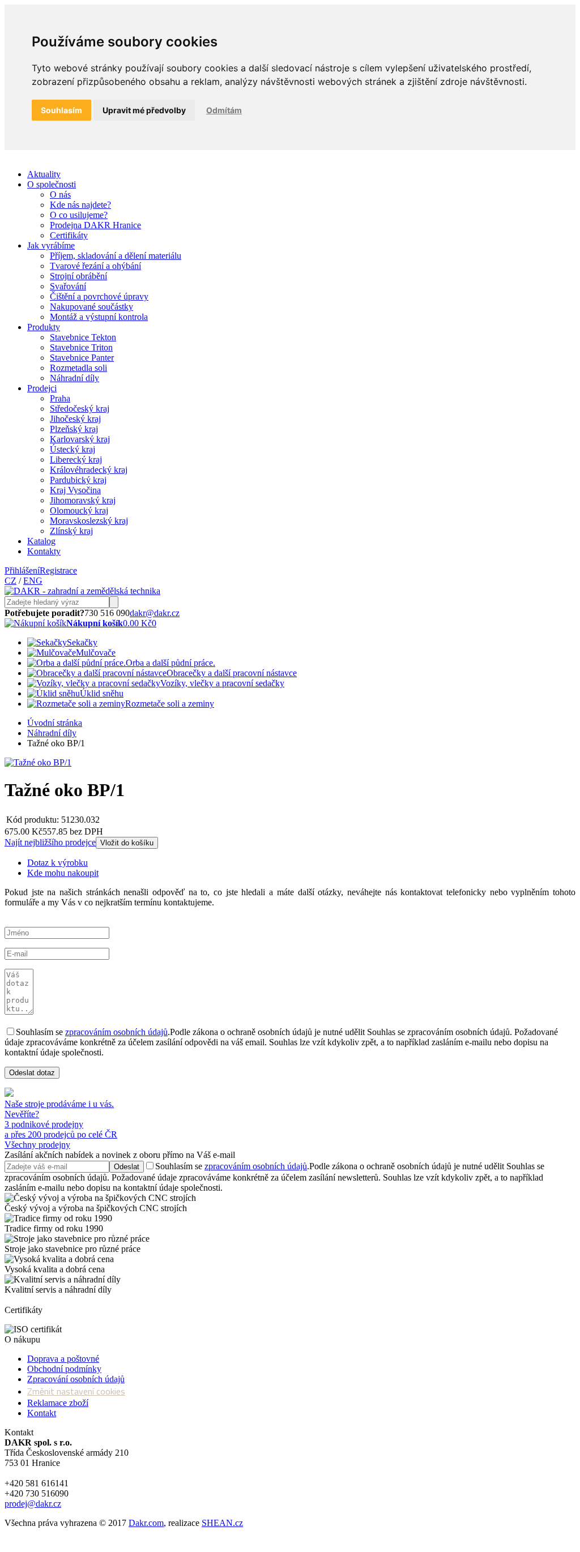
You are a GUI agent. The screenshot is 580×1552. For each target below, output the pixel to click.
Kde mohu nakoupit (63, 873)
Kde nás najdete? (80, 205)
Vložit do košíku (126, 843)
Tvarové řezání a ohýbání (95, 266)
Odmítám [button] (224, 110)
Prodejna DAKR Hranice (95, 225)
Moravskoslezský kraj (89, 520)
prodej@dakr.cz (33, 1503)
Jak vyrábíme (51, 245)
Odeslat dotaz (32, 1072)
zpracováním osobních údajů (116, 1032)
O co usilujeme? (79, 215)
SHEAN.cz (222, 1523)
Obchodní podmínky (64, 1369)
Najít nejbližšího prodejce (50, 842)
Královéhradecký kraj (88, 469)
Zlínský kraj (71, 531)
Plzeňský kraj (74, 429)
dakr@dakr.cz (155, 613)
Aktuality (44, 174)
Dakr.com (146, 1523)
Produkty (43, 327)
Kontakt (41, 1413)
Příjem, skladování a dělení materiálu (115, 255)
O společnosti (51, 184)
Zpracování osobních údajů (76, 1379)
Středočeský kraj (79, 408)
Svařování (68, 286)
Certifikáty (69, 235)
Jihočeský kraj (75, 419)
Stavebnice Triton (81, 347)
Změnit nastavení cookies (76, 1391)
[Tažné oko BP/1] (38, 762)
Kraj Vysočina (75, 490)
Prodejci (42, 388)
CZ (10, 580)
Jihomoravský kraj (83, 500)
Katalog (41, 541)
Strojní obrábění (78, 276)
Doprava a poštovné (63, 1358)
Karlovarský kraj (80, 439)
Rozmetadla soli (78, 368)
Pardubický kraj (78, 480)
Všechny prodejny (37, 1144)
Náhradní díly (74, 378)
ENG (32, 580)
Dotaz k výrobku (57, 862)
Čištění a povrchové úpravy (99, 296)
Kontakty (44, 551)
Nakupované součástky (91, 306)
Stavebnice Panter (82, 357)
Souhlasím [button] (61, 110)
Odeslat (126, 1166)
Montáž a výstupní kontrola (99, 317)
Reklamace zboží (57, 1403)
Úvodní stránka (54, 723)
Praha (60, 398)
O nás (60, 194)
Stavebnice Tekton (83, 337)
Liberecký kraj (76, 459)
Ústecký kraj (72, 449)
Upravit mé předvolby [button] (144, 110)
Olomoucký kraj (79, 510)
